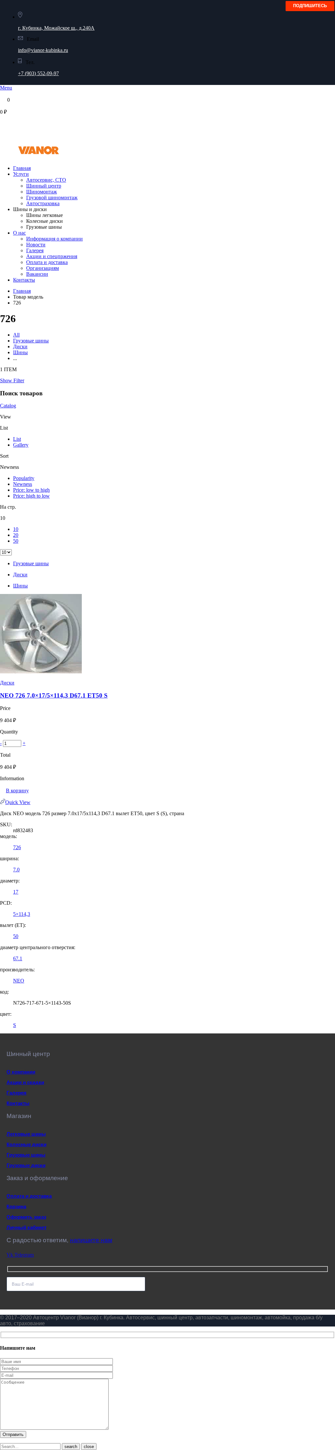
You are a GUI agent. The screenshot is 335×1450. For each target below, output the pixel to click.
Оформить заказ (26, 1217)
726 (17, 847)
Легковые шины (26, 1134)
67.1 (17, 958)
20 (15, 535)
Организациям (42, 268)
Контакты (24, 280)
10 (15, 529)
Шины (20, 352)
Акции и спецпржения (51, 256)
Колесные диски (26, 1144)
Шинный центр (43, 186)
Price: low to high (31, 490)
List (17, 439)
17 (15, 892)
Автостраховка (43, 203)
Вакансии (37, 274)
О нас (19, 233)
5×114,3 (21, 914)
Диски (20, 346)
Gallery (20, 445)
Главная (22, 168)
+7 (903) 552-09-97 (38, 73)
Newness (22, 484)
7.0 (16, 869)
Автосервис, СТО (46, 180)
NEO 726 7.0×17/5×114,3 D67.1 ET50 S (54, 695)
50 (15, 541)
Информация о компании (54, 238)
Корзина (16, 1206)
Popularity (23, 478)
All (16, 335)
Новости (35, 244)
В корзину (17, 790)
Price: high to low (31, 496)
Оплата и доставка (47, 262)
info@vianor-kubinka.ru (43, 50)
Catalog (8, 405)
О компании (21, 1072)
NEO (18, 980)
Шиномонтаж (41, 191)
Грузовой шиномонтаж (52, 197)
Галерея (35, 250)
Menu (6, 88)
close (89, 1446)
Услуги (21, 174)
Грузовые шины (31, 340)
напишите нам (91, 1240)
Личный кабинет (26, 1227)
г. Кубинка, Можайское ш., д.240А (56, 28)
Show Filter (12, 380)
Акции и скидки (25, 1082)
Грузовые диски (26, 1165)
